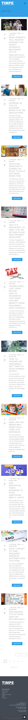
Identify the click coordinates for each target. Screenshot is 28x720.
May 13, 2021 (12, 100)
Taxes (18, 33)
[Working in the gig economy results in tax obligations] (14, 90)
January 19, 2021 (12, 609)
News (3, 696)
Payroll (3, 695)
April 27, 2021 (12, 222)
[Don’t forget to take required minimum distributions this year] (14, 536)
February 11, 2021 (13, 480)
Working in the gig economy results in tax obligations (17, 108)
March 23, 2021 (12, 419)
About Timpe (5, 690)
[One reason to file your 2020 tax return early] (14, 599)
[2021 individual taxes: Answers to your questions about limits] (14, 470)
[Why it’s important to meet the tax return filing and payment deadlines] (14, 212)
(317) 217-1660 (23, 710)
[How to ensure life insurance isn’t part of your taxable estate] (14, 346)
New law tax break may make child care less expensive (16, 427)
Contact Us (4, 697)
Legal (3, 693)
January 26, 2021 (13, 546)
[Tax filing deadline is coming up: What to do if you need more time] (14, 151)
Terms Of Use (16, 719)
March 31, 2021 (12, 356)
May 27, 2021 (12, 35)
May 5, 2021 (11, 161)
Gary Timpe (13, 33)
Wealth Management (7, 694)
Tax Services (4, 692)
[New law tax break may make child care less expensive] (14, 409)
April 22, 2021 (12, 283)
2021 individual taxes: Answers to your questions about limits (16, 490)
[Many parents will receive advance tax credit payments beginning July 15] (14, 24)
